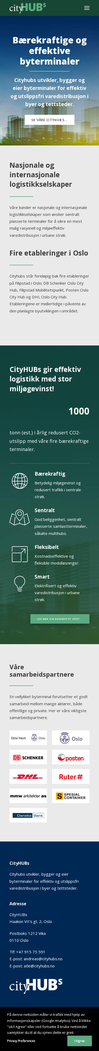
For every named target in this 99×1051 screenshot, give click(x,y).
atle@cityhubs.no (39, 965)
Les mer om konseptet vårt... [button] (60, 619)
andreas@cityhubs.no (43, 958)
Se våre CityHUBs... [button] (49, 120)
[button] (87, 8)
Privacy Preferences (21, 1041)
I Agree (79, 1041)
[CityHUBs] (28, 7)
